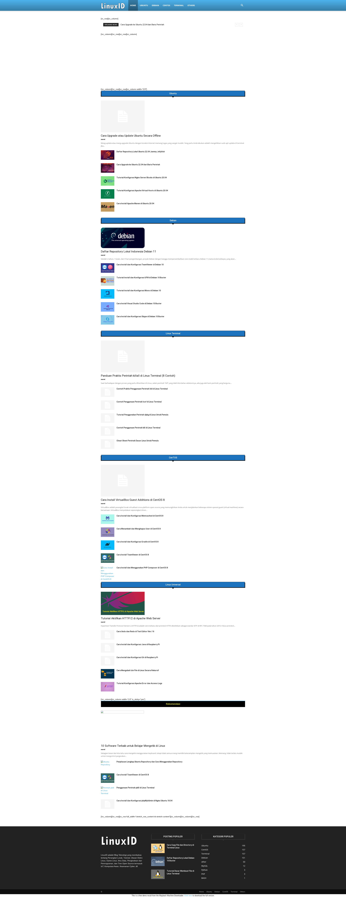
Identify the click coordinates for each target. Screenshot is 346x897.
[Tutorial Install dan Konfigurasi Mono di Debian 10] (107, 294)
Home (133, 5)
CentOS (166, 5)
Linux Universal (173, 585)
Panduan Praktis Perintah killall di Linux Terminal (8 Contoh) (147, 24)
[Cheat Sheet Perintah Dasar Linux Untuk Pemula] (107, 444)
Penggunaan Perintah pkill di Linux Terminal (135, 788)
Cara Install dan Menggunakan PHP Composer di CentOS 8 (142, 568)
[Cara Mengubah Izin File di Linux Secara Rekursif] (107, 673)
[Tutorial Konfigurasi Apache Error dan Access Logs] (107, 686)
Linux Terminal (173, 333)
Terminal (179, 5)
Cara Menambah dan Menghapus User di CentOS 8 (139, 529)
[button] (242, 5)
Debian (155, 5)
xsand (103, 139)
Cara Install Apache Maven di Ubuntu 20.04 (135, 203)
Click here (188, 896)
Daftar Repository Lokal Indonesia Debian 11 (128, 251)
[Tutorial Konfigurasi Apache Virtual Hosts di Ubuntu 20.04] (107, 194)
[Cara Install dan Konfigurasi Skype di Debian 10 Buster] (107, 320)
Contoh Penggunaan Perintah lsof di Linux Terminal (139, 402)
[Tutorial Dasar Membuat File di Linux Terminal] (158, 874)
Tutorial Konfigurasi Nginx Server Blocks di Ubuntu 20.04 (142, 177)
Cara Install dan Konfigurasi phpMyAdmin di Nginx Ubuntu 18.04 (144, 801)
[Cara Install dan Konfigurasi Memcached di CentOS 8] (107, 519)
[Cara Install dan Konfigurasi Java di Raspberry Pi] (107, 648)
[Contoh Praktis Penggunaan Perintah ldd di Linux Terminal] (107, 392)
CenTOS (173, 458)
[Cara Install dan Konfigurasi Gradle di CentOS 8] (107, 545)
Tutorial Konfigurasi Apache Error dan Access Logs (139, 683)
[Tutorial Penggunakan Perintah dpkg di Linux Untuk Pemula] (107, 418)
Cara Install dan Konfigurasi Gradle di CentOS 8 (137, 542)
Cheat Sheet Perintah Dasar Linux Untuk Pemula (138, 441)
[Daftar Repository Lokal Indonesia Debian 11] (173, 238)
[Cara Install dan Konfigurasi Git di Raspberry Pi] (107, 661)
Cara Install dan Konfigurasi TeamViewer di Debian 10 (140, 265)
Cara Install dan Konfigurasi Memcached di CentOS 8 (140, 516)
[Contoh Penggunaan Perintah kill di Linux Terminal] (107, 431)
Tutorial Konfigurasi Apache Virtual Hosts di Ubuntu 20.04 (142, 190)
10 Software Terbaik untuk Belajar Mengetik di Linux (133, 745)
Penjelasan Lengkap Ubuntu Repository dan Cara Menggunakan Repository (149, 762)
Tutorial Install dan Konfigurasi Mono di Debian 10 (139, 290)
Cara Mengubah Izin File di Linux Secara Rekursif (138, 670)
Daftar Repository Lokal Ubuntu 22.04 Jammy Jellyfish (141, 152)
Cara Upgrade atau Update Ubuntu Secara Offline (131, 135)
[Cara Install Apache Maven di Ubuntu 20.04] (107, 207)
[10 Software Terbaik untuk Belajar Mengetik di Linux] (173, 726)
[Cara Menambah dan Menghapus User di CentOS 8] (107, 532)
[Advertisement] (173, 56)
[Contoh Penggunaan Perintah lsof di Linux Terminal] (107, 405)
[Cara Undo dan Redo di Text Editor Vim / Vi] (107, 635)
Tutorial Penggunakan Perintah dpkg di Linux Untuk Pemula (142, 415)
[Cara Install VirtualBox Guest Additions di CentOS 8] (173, 480)
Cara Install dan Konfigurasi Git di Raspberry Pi (137, 657)
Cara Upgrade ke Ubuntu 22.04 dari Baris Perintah (138, 165)
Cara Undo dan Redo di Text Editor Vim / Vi (135, 631)
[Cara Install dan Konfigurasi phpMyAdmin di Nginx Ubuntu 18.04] (107, 804)
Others (191, 5)
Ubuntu (144, 5)
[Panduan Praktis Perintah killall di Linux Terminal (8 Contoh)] (173, 356)
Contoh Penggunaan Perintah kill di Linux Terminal (138, 428)
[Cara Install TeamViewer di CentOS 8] (107, 558)
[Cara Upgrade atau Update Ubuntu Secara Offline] (173, 116)
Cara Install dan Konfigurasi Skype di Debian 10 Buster (140, 316)
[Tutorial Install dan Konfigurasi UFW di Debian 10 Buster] (107, 281)
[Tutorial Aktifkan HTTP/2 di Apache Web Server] (173, 603)
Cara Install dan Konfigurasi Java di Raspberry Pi (138, 644)
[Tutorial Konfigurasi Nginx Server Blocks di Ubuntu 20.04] (107, 181)
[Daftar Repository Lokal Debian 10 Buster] (158, 861)
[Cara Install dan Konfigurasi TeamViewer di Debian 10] (107, 268)
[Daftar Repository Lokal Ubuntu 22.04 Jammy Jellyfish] (107, 155)
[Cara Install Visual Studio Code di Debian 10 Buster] (107, 307)
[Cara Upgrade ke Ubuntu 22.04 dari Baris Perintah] (107, 168)
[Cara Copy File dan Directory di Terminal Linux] (158, 848)
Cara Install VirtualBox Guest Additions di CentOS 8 (133, 499)
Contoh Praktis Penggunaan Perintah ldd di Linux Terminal (142, 389)
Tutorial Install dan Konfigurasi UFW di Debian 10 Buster (141, 277)
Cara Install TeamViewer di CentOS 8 (133, 555)
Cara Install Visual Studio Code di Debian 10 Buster (139, 303)
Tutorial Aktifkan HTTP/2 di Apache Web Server (130, 618)
